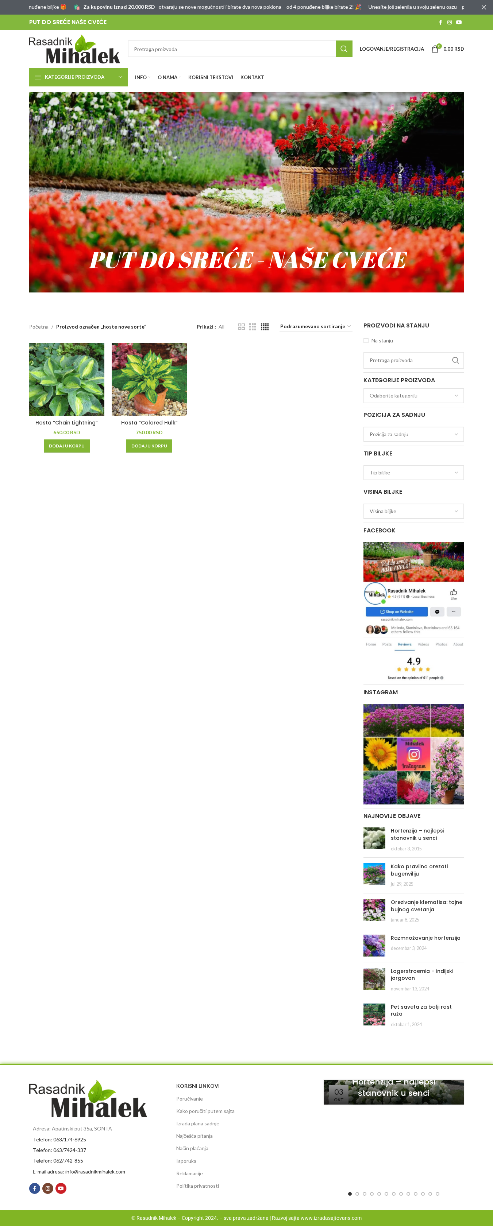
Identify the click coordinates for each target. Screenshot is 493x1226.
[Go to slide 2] (357, 1194)
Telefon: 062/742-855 (58, 1160)
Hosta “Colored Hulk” (149, 422)
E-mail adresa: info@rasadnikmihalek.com (79, 1171)
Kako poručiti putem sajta (205, 1111)
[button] (67, 446)
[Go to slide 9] (408, 1194)
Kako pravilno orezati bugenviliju (419, 870)
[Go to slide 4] (372, 1194)
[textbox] (413, 396)
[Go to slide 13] (437, 1194)
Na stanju (382, 340)
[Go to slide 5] (379, 1194)
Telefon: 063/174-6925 (59, 1139)
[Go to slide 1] (350, 1194)
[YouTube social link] (459, 22)
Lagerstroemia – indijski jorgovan (422, 974)
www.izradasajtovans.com (331, 1218)
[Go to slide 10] (415, 1194)
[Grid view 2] (241, 326)
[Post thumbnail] (374, 839)
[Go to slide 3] (364, 1194)
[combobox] (413, 395)
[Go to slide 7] (394, 1194)
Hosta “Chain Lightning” (66, 422)
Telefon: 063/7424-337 (59, 1150)
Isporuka (186, 1161)
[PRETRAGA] (344, 48)
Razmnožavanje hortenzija (426, 938)
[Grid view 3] (252, 326)
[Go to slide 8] (401, 1194)
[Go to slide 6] (386, 1194)
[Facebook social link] (440, 22)
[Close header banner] (484, 7)
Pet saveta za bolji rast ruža (421, 1010)
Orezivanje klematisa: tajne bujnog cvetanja (426, 906)
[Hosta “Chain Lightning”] (67, 379)
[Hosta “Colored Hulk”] (149, 379)
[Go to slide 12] (430, 1194)
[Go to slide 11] (423, 1194)
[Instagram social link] (449, 22)
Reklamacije (189, 1173)
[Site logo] (74, 48)
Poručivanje (189, 1098)
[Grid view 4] (265, 326)
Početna (39, 326)
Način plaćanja (192, 1148)
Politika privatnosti (197, 1186)
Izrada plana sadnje (197, 1123)
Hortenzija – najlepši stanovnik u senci (417, 834)
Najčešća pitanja (194, 1136)
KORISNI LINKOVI (198, 1086)
